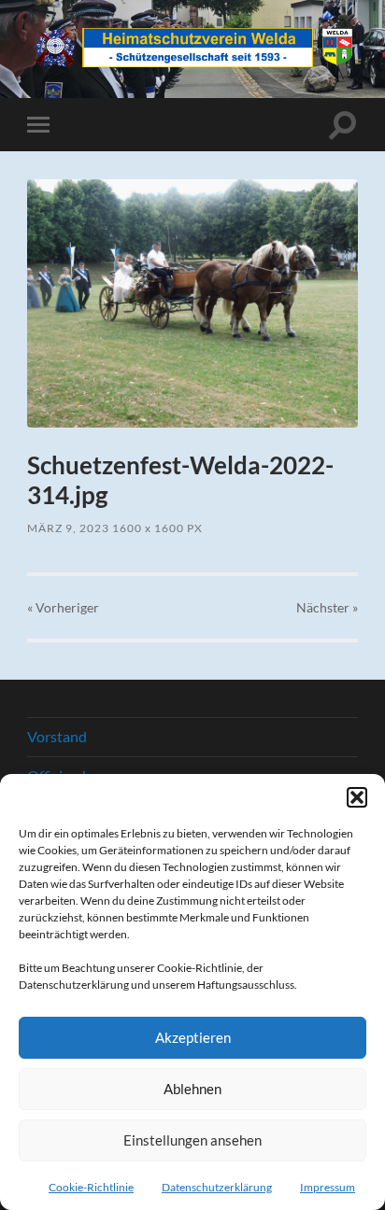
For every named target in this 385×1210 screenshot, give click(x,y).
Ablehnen (192, 1088)
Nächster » (327, 607)
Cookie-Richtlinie (91, 1187)
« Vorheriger (63, 607)
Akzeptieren (193, 1037)
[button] (357, 797)
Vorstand (57, 736)
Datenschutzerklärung (217, 1187)
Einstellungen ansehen (192, 1140)
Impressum (327, 1187)
